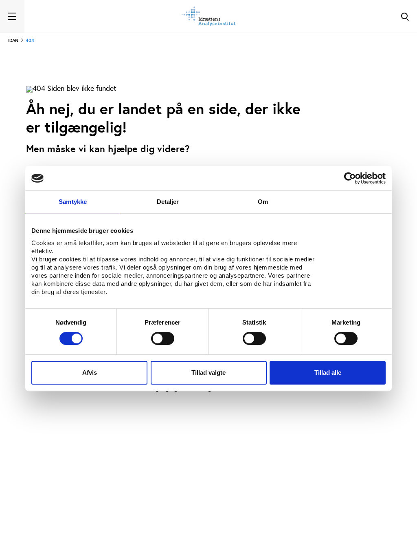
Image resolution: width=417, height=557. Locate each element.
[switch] (162, 338)
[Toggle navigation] (12, 16)
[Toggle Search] (405, 16)
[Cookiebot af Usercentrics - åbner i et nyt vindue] (350, 178)
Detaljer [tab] (168, 201)
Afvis (89, 372)
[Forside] (208, 16)
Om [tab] (263, 201)
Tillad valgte (208, 372)
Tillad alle (327, 372)
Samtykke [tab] (73, 201)
